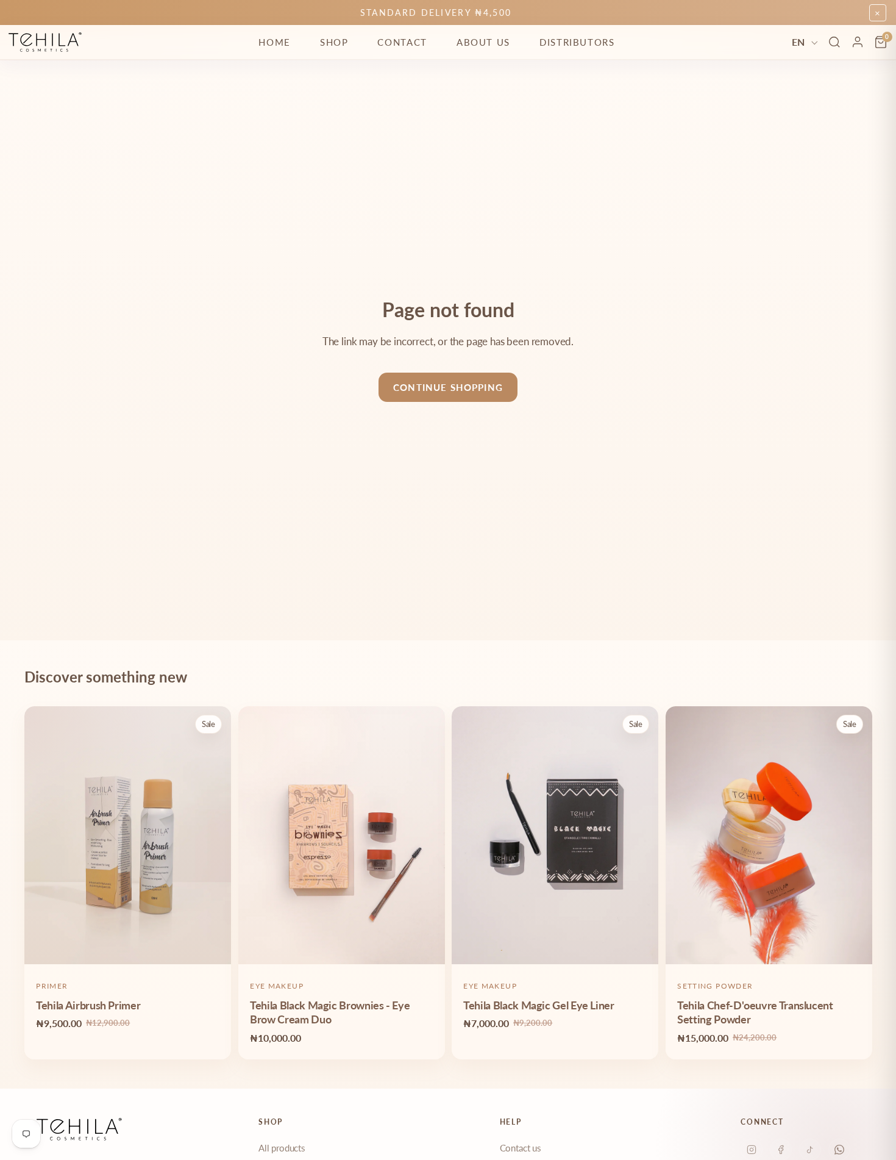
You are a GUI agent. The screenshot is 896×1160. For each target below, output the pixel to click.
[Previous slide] (42, 835)
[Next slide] (212, 835)
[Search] (834, 42)
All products (281, 1147)
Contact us (520, 1147)
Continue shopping (448, 387)
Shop (334, 42)
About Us (483, 42)
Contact (402, 42)
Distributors (577, 42)
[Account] (857, 42)
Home (274, 42)
